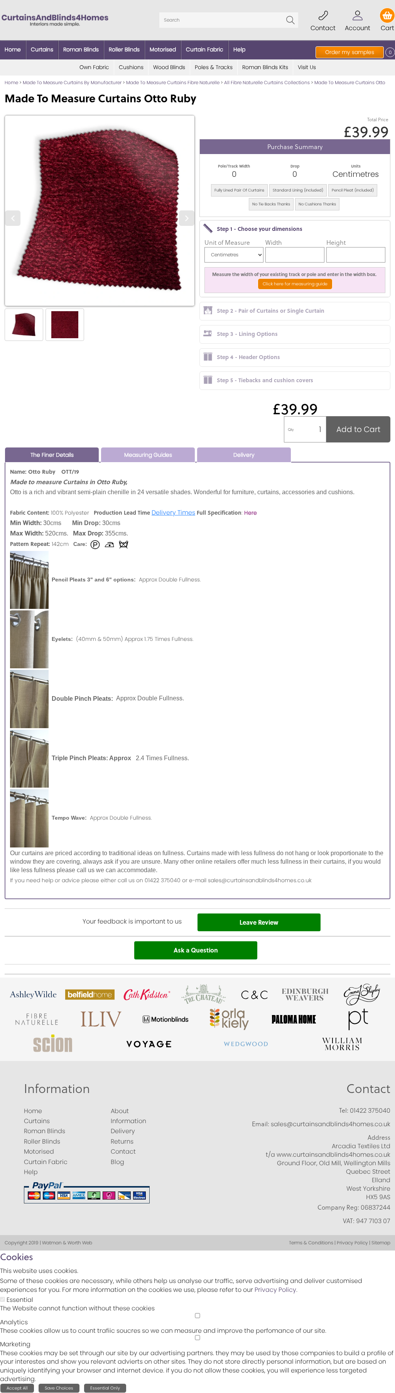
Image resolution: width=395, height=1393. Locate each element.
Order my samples (349, 52)
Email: (260, 1124)
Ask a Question (196, 950)
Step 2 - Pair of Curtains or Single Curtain (270, 310)
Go (290, 20)
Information (57, 1088)
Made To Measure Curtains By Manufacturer (72, 82)
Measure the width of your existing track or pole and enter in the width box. (295, 274)
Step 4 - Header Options (248, 357)
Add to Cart (358, 429)
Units (356, 166)
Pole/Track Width (234, 166)
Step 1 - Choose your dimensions (259, 228)
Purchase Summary (294, 146)
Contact (368, 1088)
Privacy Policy (275, 1289)
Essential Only (105, 1388)
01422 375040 (370, 1110)
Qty (291, 429)
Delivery (244, 455)
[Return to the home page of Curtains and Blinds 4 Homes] (55, 19)
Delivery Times (173, 512)
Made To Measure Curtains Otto (349, 82)
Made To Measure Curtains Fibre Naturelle (172, 82)
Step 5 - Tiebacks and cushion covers (265, 380)
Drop (294, 166)
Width (273, 242)
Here (250, 513)
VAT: (348, 1221)
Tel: (343, 1110)
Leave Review (259, 922)
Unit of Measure (227, 242)
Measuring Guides (148, 455)
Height (336, 242)
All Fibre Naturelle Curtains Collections (267, 82)
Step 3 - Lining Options (247, 333)
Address (379, 1137)
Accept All (17, 1388)
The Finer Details (52, 455)
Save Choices (59, 1388)
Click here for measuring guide (295, 284)
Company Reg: (338, 1207)
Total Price (377, 119)
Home (11, 82)
